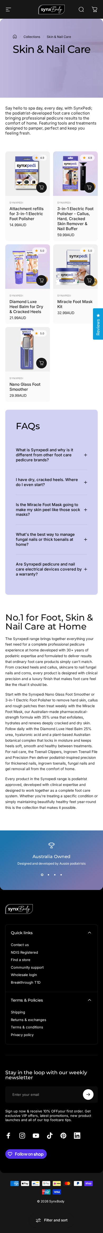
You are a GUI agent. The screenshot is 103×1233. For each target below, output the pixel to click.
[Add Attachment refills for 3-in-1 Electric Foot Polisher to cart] (41, 187)
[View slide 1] (42, 875)
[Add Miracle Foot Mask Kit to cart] (89, 280)
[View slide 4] (61, 875)
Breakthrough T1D (26, 982)
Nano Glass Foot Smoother (25, 387)
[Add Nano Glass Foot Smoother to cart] (41, 363)
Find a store (20, 960)
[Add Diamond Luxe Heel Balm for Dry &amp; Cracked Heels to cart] (41, 280)
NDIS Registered (24, 952)
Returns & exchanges (28, 1020)
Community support (27, 967)
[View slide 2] (48, 875)
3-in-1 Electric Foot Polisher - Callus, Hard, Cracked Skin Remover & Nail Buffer (75, 218)
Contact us (20, 945)
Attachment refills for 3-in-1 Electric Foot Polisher (27, 213)
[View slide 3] (55, 875)
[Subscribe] (88, 1094)
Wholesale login (24, 975)
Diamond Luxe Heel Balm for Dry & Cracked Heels (26, 306)
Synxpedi (16, 202)
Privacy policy (22, 1035)
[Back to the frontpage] (15, 36)
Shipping (18, 1012)
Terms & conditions (27, 1027)
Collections (32, 37)
